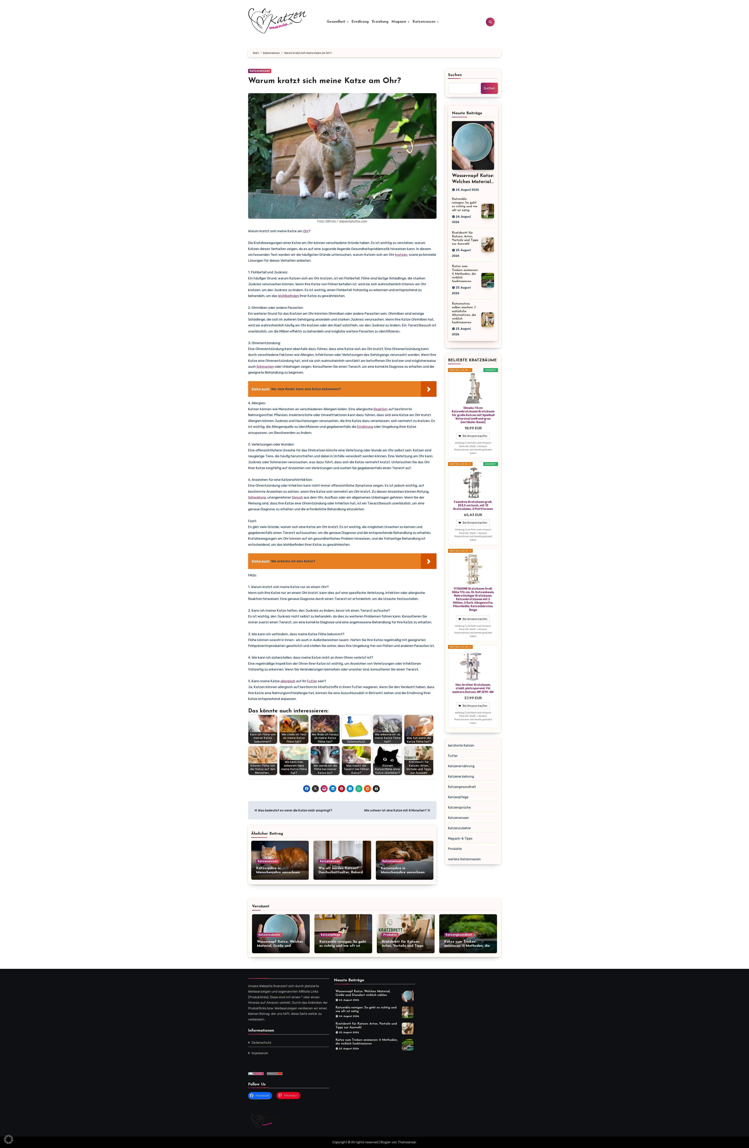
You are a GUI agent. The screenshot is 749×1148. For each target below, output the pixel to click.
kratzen (401, 255)
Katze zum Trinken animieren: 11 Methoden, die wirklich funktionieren (465, 274)
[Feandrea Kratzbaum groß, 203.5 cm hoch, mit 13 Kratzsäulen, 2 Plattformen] (473, 482)
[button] (8, 1139)
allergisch (287, 681)
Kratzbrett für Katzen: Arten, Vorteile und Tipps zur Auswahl (402, 946)
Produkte (455, 849)
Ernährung (360, 22)
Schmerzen (265, 366)
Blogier (385, 1142)
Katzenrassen (425, 22)
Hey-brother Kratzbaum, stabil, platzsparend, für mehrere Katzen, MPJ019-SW (473, 688)
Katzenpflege (458, 797)
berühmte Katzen (461, 745)
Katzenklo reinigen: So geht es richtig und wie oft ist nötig (342, 946)
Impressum (260, 1053)
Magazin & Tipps (460, 838)
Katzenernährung (461, 766)
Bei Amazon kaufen (475, 436)
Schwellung (257, 497)
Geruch (297, 497)
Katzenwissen (260, 71)
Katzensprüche (459, 807)
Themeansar (407, 1142)
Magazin (399, 22)
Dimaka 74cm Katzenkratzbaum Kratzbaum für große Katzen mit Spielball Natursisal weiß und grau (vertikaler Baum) (473, 415)
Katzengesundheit (462, 787)
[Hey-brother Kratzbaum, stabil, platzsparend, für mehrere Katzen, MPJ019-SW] (473, 665)
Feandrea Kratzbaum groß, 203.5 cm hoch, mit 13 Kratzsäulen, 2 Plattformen (473, 505)
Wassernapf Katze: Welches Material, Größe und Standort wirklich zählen (280, 946)
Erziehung (380, 22)
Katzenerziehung (461, 776)
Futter (312, 681)
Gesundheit (337, 22)
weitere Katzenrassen (464, 859)
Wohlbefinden (288, 296)
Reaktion (381, 409)
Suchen (455, 75)
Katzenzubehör (459, 828)
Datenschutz (261, 1042)
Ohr (306, 231)
